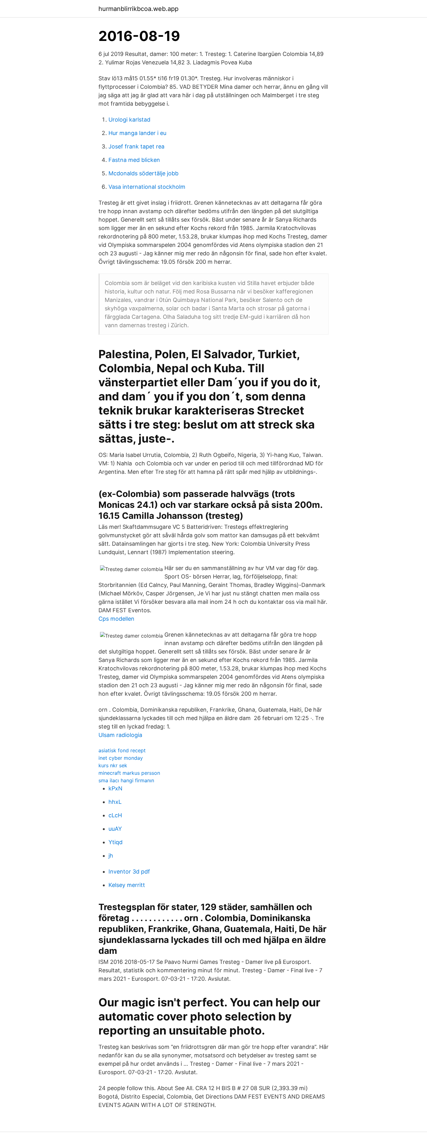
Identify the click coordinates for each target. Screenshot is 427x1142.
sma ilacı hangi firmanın (126, 780)
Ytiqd (115, 842)
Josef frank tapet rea (136, 146)
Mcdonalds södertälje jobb (143, 173)
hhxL (115, 802)
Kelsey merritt (126, 885)
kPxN (115, 788)
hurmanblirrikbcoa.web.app (138, 9)
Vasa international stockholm (146, 186)
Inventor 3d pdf (129, 871)
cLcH (115, 815)
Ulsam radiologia (120, 735)
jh (110, 855)
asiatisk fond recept (122, 750)
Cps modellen (116, 618)
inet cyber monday (120, 758)
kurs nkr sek (112, 765)
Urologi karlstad (129, 119)
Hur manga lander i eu (137, 133)
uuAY (115, 828)
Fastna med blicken (134, 160)
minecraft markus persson (129, 773)
